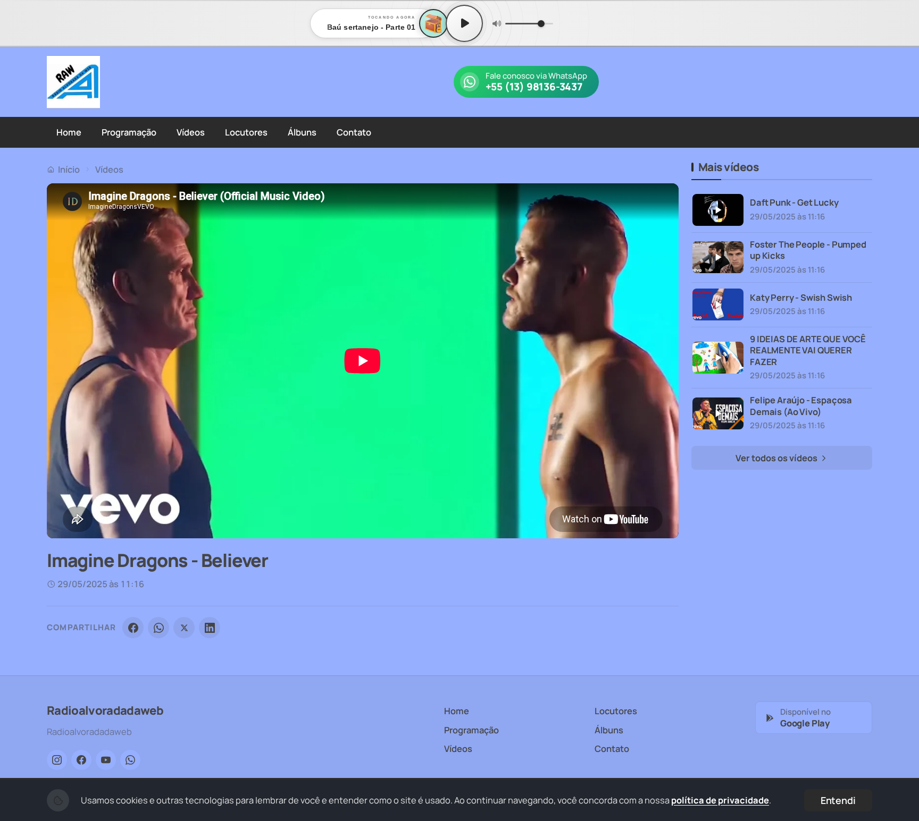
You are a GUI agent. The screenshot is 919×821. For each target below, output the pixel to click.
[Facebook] (133, 627)
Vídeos (191, 132)
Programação (129, 132)
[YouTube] (106, 760)
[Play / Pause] (464, 23)
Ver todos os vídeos (777, 458)
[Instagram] (57, 760)
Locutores (246, 132)
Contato (354, 132)
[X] (184, 627)
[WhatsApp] (158, 627)
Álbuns (302, 132)
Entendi (838, 800)
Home (68, 132)
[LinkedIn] (209, 627)
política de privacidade (720, 800)
